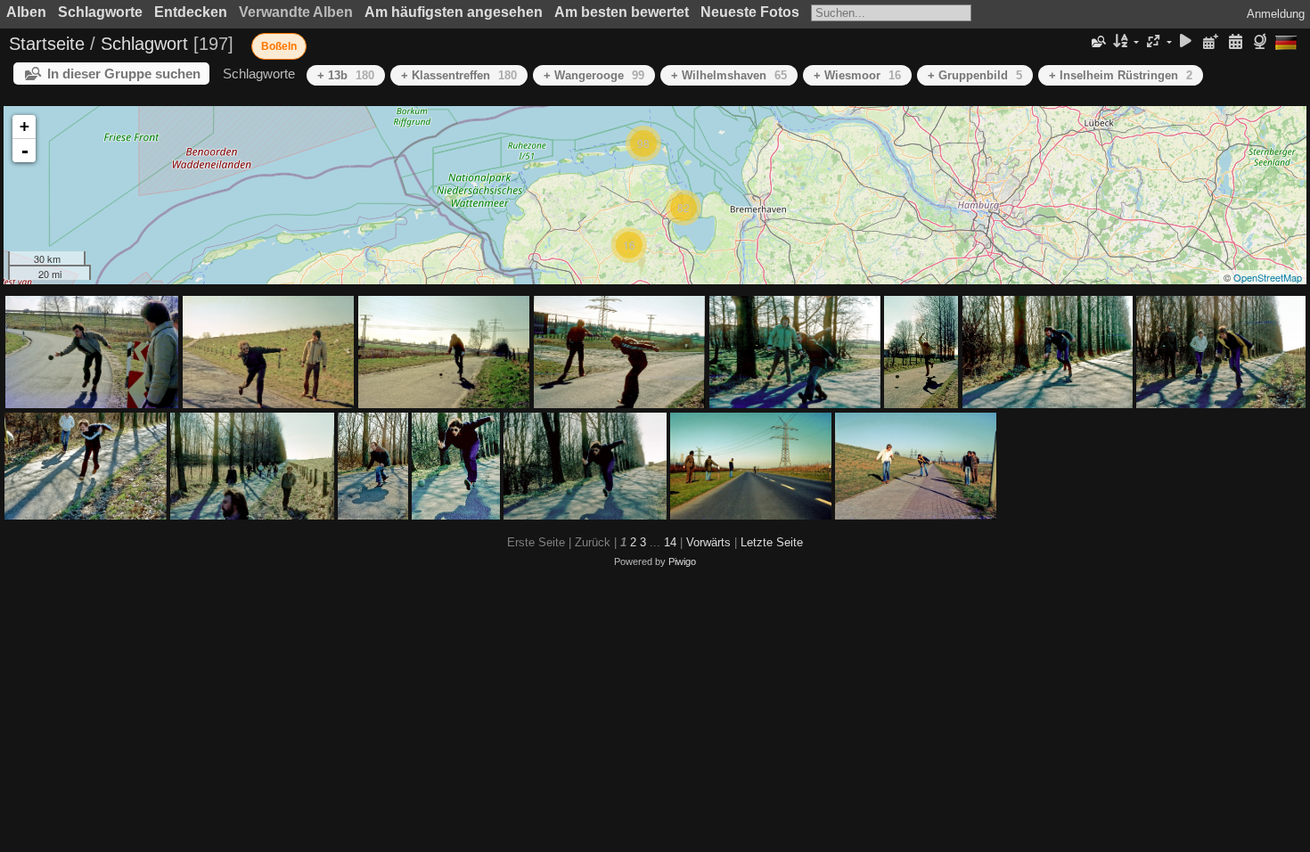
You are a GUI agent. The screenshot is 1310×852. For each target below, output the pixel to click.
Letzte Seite (772, 542)
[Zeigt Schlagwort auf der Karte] (1262, 42)
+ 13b (345, 75)
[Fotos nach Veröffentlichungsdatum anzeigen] (1211, 42)
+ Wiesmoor (857, 75)
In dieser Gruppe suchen (124, 73)
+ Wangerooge (594, 75)
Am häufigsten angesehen (453, 12)
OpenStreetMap (1267, 277)
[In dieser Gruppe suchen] (1098, 42)
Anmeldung (1276, 13)
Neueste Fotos (749, 12)
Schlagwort (144, 43)
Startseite (47, 43)
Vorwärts (708, 542)
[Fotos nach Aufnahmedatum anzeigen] (1235, 42)
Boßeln (279, 46)
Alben (26, 12)
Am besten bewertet (621, 12)
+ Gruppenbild (975, 75)
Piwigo (682, 561)
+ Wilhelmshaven (729, 75)
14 (670, 542)
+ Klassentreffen (459, 75)
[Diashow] (1186, 42)
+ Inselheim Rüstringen (1120, 75)
